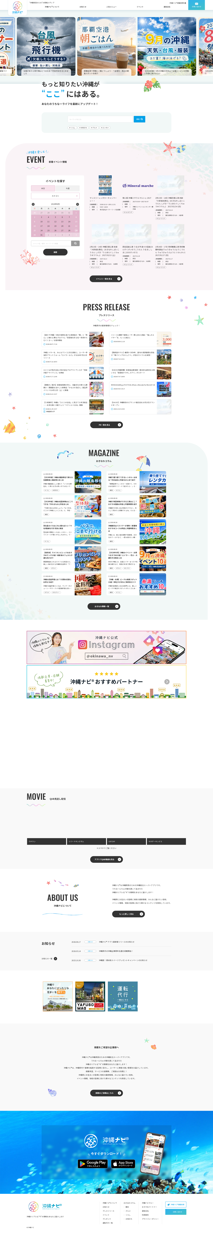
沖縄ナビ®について (52, 7)
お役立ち (129, 1219)
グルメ (128, 1211)
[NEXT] (77, 204)
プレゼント (107, 1219)
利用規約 (145, 1215)
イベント (140, 7)
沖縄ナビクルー (148, 1203)
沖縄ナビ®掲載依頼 (176, 3)
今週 (67, 188)
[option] (46, 47)
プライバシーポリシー (150, 1219)
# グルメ (94, 128)
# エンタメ (105, 128)
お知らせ (83, 7)
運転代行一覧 (108, 1223)
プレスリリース (108, 1211)
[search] (75, 243)
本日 (43, 188)
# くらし (72, 128)
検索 (55, 252)
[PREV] (33, 204)
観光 (127, 1207)
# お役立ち (83, 128)
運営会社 (167, 7)
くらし (128, 1215)
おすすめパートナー (149, 1207)
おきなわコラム (129, 1203)
